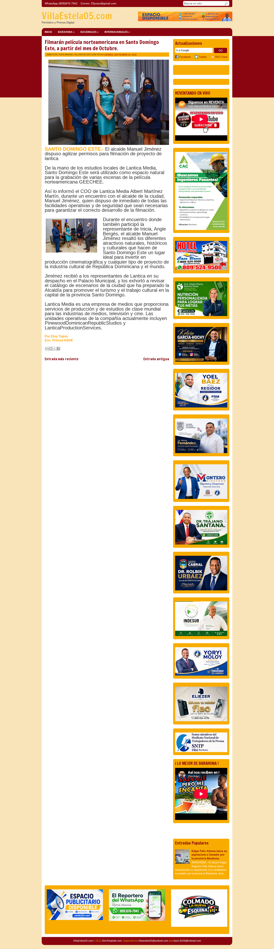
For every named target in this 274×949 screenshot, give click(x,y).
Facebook (185, 56)
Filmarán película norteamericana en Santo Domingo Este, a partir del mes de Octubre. (102, 45)
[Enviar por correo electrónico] (47, 349)
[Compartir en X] (55, 349)
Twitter (203, 56)
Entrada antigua (156, 358)
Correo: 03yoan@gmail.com (98, 3)
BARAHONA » (66, 32)
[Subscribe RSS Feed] (213, 56)
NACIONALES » (89, 32)
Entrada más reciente (61, 358)
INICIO (48, 32)
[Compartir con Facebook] (58, 349)
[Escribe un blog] (51, 349)
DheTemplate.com (112, 940)
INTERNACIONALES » (117, 32)
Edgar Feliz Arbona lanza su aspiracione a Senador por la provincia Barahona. (209, 855)
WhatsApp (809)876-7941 (61, 3)
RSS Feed (221, 56)
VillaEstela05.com (77, 16)
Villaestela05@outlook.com (153, 940)
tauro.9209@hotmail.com (187, 940)
